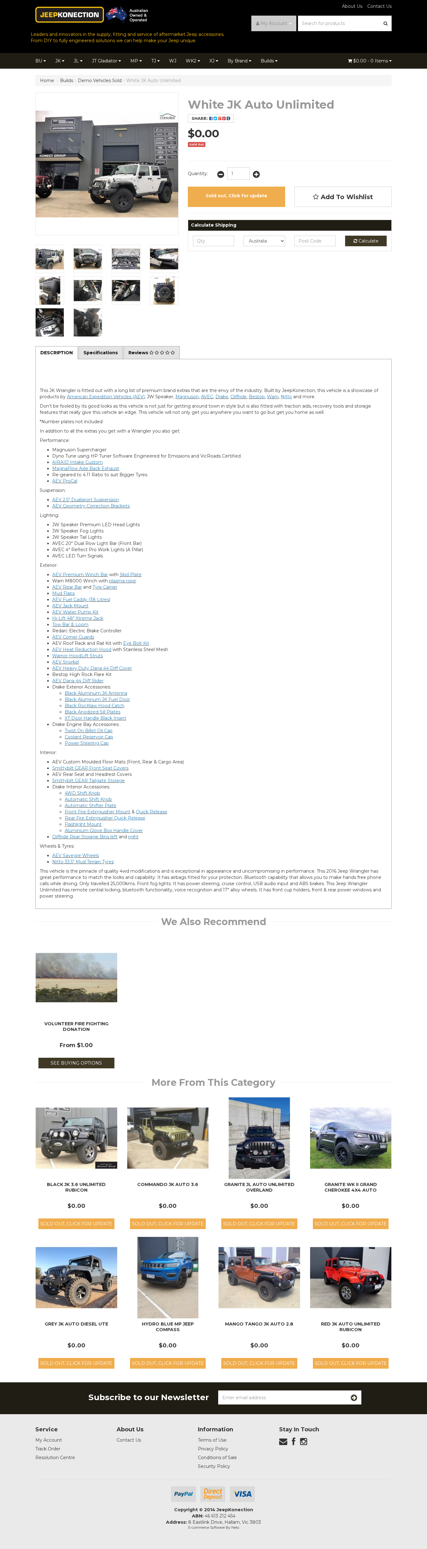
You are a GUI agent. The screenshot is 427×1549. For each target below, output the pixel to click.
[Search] (386, 23)
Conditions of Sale (217, 1457)
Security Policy (214, 1466)
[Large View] (49, 259)
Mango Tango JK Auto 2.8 (259, 1324)
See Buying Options (76, 1063)
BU (39, 61)
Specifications (100, 352)
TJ (154, 61)
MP (134, 61)
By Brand (238, 61)
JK (58, 61)
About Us (352, 6)
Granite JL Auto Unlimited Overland (259, 1187)
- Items (371, 61)
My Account (48, 1440)
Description (56, 352)
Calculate (368, 241)
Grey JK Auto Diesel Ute (76, 1324)
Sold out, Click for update (236, 196)
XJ (212, 61)
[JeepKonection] (91, 14)
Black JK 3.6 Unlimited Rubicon (76, 1187)
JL (77, 61)
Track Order (47, 1449)
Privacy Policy (213, 1449)
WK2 (192, 61)
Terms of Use (212, 1440)
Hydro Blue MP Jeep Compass (168, 1326)
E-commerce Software (206, 1527)
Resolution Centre (55, 1457)
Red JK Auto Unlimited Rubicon (350, 1326)
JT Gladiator (105, 61)
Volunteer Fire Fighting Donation (76, 1026)
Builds (268, 61)
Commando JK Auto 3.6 (167, 1184)
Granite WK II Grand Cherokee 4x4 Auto (350, 1187)
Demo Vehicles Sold (100, 80)
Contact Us (379, 6)
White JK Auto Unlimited (153, 80)
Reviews (138, 352)
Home (47, 80)
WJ (172, 61)
